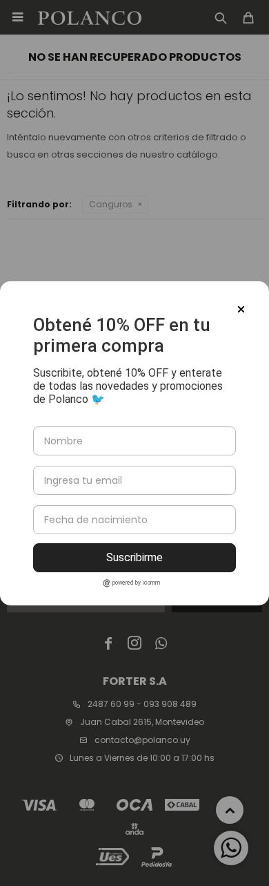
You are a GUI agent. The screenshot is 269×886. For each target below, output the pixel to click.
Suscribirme (134, 557)
